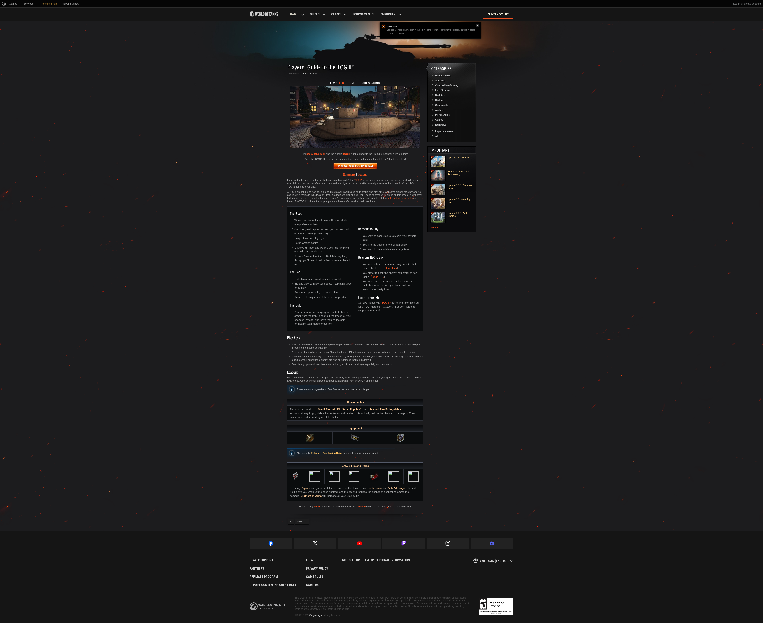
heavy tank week (315, 154)
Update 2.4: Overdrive (459, 157)
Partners (257, 568)
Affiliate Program (264, 577)
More (433, 227)
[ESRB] (496, 606)
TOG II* (344, 82)
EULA (309, 560)
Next (300, 521)
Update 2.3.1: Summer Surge (460, 187)
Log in (736, 3)
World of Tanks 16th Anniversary (458, 173)
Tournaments (363, 14)
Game (294, 14)
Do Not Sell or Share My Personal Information (374, 560)
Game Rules (314, 577)
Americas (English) (494, 561)
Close (477, 25)
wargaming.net (267, 606)
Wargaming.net (316, 615)
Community (386, 14)
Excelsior (391, 268)
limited (362, 506)
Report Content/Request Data (273, 585)
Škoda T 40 (377, 276)
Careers (312, 585)
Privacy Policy (317, 568)
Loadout (363, 174)
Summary (349, 174)
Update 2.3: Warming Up (459, 201)
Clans (336, 14)
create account (752, 3)
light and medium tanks (400, 198)
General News (310, 73)
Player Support (261, 560)
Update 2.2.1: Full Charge (457, 214)
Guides (315, 14)
